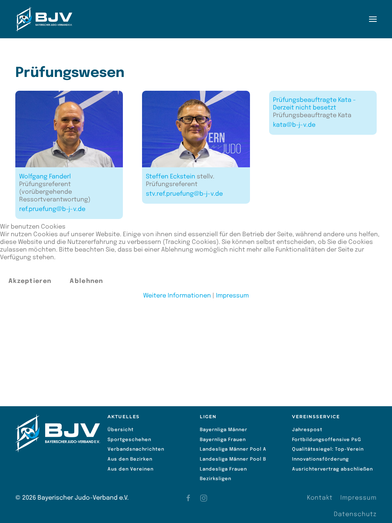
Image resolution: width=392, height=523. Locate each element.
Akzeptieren (29, 281)
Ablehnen (86, 281)
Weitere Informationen (177, 296)
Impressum (232, 296)
